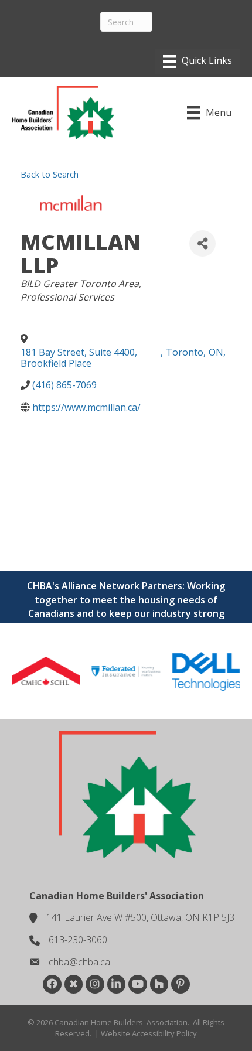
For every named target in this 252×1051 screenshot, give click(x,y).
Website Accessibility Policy (149, 1033)
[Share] (202, 243)
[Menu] (197, 61)
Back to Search (50, 174)
